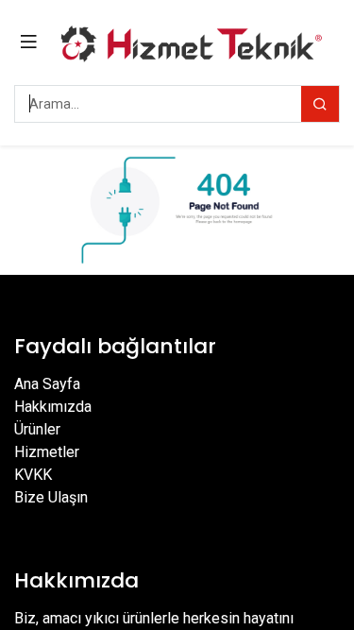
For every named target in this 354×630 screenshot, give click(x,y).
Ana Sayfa (47, 384)
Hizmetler (46, 452)
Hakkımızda (53, 407)
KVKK (33, 475)
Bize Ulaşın (51, 497)
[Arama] (320, 104)
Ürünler (37, 429)
